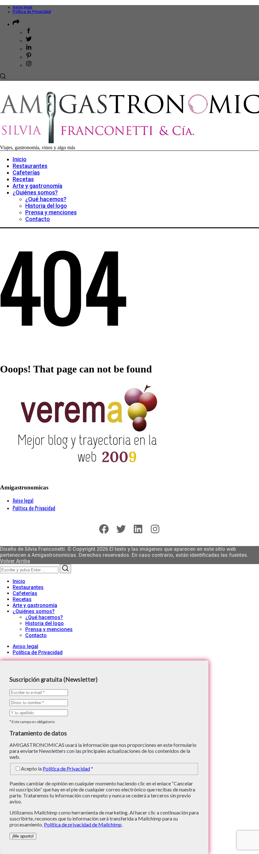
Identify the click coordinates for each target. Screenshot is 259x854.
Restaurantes (28, 587)
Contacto (36, 635)
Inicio (19, 581)
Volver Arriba (15, 561)
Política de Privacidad (32, 11)
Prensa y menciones (49, 629)
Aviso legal (22, 7)
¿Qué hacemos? (44, 617)
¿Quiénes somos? (34, 611)
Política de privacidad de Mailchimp (83, 824)
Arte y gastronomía (35, 605)
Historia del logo (44, 623)
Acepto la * (57, 768)
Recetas (22, 599)
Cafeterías (25, 593)
